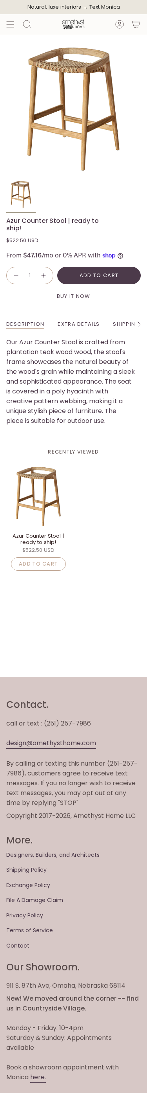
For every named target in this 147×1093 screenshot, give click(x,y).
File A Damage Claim (34, 900)
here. (38, 1077)
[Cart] (136, 24)
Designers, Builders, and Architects (53, 855)
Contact (17, 946)
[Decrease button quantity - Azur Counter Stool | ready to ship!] (15, 275)
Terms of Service (29, 930)
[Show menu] (10, 24)
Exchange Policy (28, 885)
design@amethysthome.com (51, 743)
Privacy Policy (24, 915)
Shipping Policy (26, 870)
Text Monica (104, 7)
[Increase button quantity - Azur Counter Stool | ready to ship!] (43, 275)
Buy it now (74, 296)
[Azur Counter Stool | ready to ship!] (38, 496)
